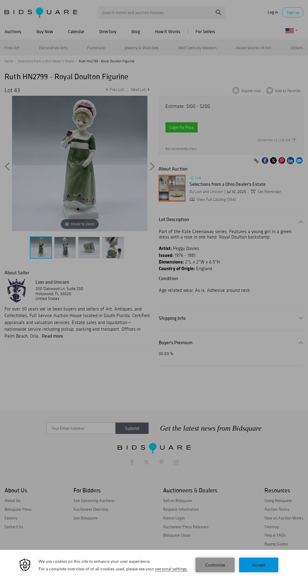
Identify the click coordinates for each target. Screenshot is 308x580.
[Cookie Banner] (154, 565)
